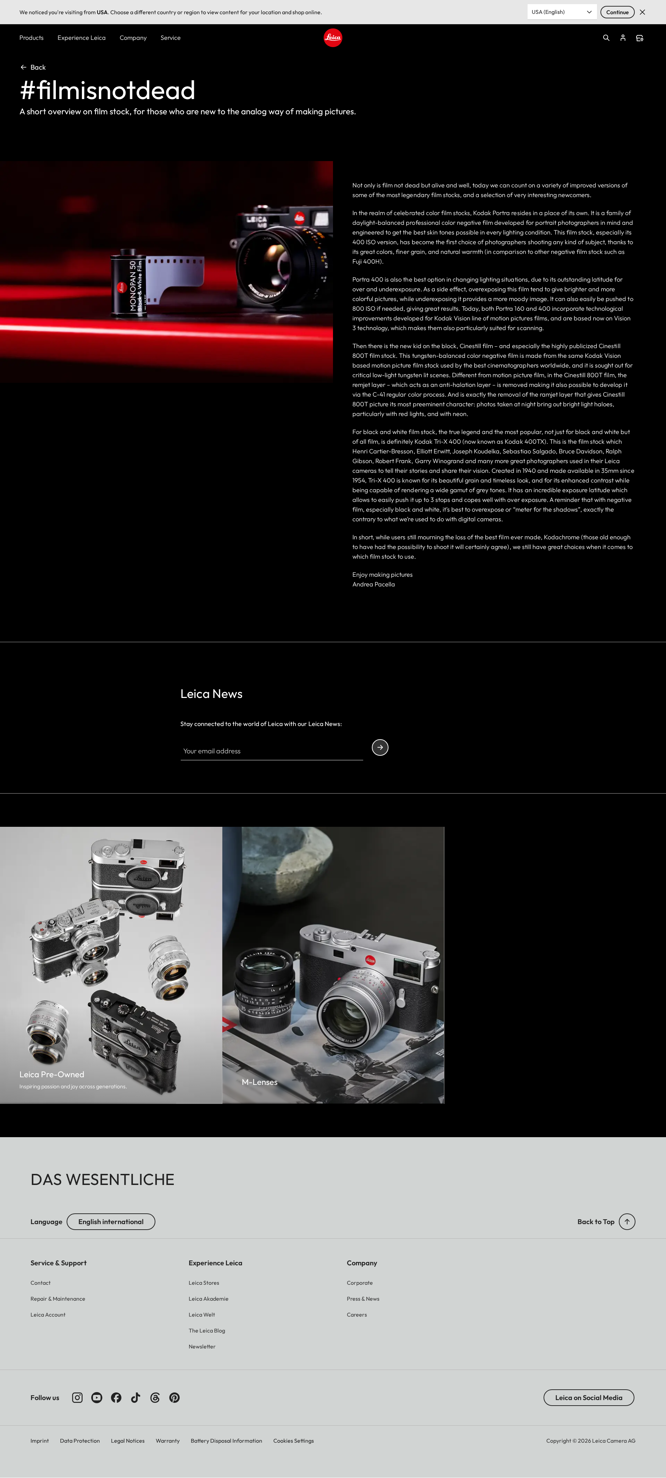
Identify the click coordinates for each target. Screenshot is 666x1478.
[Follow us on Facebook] (116, 1398)
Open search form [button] (606, 37)
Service (171, 38)
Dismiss (642, 12)
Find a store (640, 38)
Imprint (40, 1440)
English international (111, 1221)
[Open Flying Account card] (623, 37)
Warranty (168, 1440)
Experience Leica (82, 38)
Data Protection (80, 1440)
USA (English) (548, 11)
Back (38, 67)
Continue (617, 12)
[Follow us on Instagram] (77, 1398)
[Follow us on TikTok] (136, 1398)
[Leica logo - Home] (333, 37)
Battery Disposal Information (226, 1440)
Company (133, 38)
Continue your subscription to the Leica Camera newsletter (380, 747)
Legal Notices (128, 1440)
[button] (627, 1221)
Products (31, 38)
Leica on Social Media (589, 1397)
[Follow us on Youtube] (97, 1398)
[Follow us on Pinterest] (174, 1398)
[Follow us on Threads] (155, 1398)
